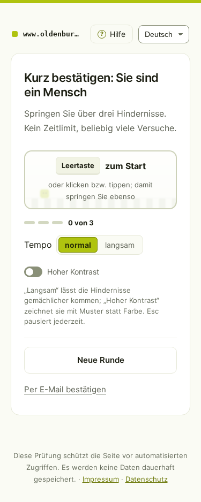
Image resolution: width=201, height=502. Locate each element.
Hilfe (112, 34)
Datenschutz (146, 479)
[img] (100, 179)
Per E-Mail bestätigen (65, 389)
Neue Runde (100, 360)
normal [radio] (78, 244)
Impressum (101, 479)
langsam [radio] (120, 244)
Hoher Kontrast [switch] (73, 271)
